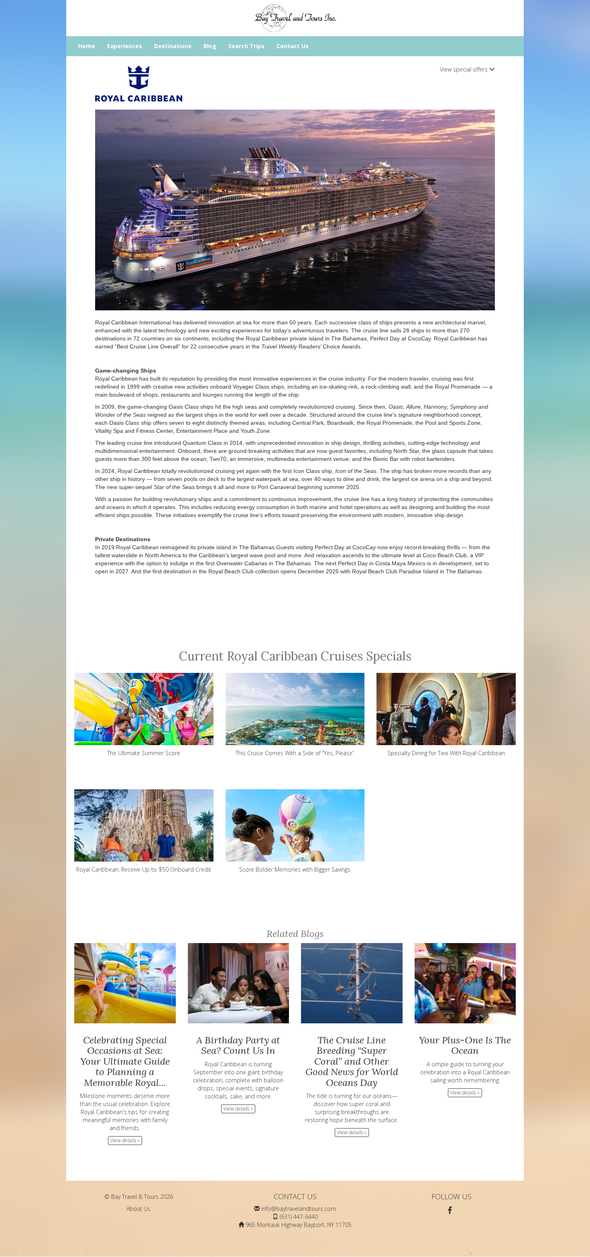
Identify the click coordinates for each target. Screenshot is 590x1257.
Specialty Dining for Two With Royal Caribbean (446, 753)
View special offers (464, 69)
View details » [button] (125, 1140)
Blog (209, 46)
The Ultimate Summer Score (143, 753)
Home (86, 46)
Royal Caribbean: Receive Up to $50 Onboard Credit (143, 869)
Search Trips (246, 46)
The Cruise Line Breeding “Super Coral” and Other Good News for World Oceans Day (351, 1061)
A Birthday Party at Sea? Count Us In (238, 1045)
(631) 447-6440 (299, 1216)
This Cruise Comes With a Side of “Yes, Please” (295, 753)
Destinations (172, 46)
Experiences (124, 46)
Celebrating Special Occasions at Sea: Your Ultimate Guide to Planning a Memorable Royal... (125, 1061)
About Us (138, 1208)
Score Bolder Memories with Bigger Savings (294, 869)
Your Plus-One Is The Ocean (465, 1045)
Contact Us (293, 46)
